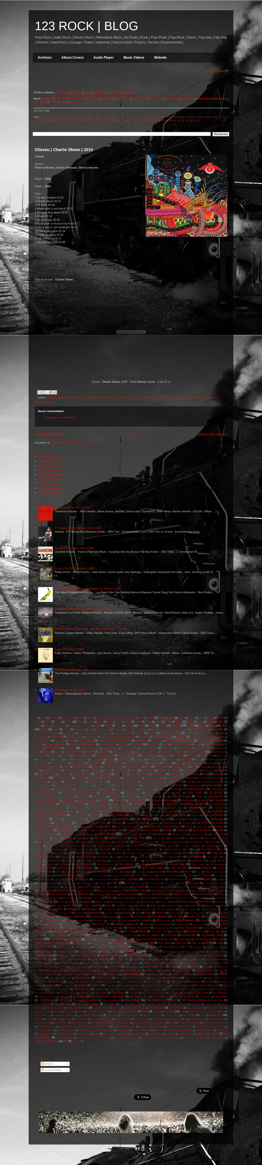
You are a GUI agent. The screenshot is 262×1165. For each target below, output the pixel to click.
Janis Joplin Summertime (156, 861)
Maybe (221, 894)
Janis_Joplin (180, 860)
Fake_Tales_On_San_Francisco (50, 811)
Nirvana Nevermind (218, 913)
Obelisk (70, 920)
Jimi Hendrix (171, 98)
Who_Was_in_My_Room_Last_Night (96, 1030)
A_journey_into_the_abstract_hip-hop (169, 729)
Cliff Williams (191, 774)
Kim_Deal (39, 875)
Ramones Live (136, 943)
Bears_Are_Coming (122, 752)
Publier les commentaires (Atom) (71, 442)
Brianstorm (212, 763)
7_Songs (118, 729)
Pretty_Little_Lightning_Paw (122, 935)
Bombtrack (171, 759)
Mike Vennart (205, 898)
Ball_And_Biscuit (204, 748)
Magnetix (121, 890)
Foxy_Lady (149, 815)
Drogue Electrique (149, 796)
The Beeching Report (130, 985)
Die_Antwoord (110, 792)
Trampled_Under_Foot (97, 1011)
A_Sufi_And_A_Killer (46, 733)
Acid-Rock (190, 733)
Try (222, 1011)
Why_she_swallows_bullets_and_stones (173, 1030)
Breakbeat (153, 763)
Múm (108, 905)
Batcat (58, 752)
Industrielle (145, 397)
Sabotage (104, 959)
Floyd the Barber (79, 815)
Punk (207, 397)
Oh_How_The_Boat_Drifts (119, 920)
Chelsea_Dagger (192, 770)
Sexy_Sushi (103, 963)
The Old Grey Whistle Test (197, 989)
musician (142, 905)
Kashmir (158, 872)
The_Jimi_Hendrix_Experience (107, 996)
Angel (71, 741)
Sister (184, 966)
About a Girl (68, 733)
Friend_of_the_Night (75, 819)
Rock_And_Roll (63, 955)
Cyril (189, 782)
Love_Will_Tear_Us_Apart (215, 887)
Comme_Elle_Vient (154, 778)
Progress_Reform (150, 935)
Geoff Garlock (170, 823)
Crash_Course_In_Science (124, 782)
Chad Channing (92, 770)
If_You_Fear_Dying (172, 849)
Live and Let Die (135, 883)
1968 (60, 117)
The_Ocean (204, 996)
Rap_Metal (164, 943)
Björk (211, 755)
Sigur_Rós (114, 966)
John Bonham (84, 867)
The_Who (109, 1003)
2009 (155, 120)
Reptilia (165, 947)
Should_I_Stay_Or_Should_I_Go (50, 967)
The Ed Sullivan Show (59, 989)
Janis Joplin (40, 102)
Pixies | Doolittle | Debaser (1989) (74, 568)
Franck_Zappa (178, 815)
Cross (178, 781)
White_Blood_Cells (66, 1030)
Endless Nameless (98, 804)
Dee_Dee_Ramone (194, 789)
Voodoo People (122, 1019)
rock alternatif (154, 952)
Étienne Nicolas (109, 397)
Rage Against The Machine (70, 98)
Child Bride (64, 774)
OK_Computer (144, 920)
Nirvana (48, 98)
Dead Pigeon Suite (126, 789)
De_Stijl (107, 789)
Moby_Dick (73, 902)
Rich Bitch (197, 947)
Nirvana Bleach (176, 913)
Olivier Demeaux (192, 397)
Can (194, 767)
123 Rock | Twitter (48, 469)
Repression (152, 947)
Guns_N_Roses (202, 830)
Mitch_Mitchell (46, 901)
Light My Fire (69, 883)
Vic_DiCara (188, 1015)
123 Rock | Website (49, 460)
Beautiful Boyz (217, 752)
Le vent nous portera (103, 879)
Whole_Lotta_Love (141, 1030)
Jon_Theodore (43, 871)
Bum (148, 766)
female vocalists (148, 811)
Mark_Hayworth (58, 894)
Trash (144, 1011)
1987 (183, 117)
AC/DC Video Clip (170, 733)
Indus (133, 397)
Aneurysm (59, 741)
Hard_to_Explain (130, 834)
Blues (65, 397)
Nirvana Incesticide (197, 913)
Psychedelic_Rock (212, 935)
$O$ (43, 717)
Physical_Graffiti (87, 931)
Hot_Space (222, 838)
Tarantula (209, 982)
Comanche (94, 778)
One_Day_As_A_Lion (98, 924)
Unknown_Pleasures (90, 1015)
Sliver (205, 967)
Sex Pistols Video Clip (68, 963)
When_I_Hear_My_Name (151, 1026)
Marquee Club (100, 894)
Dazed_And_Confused (88, 789)
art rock (122, 744)
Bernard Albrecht (82, 755)
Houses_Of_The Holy (48, 842)
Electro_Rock (137, 800)
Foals (94, 815)
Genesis (116, 822)
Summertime (156, 978)
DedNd (175, 789)
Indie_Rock (172, 853)
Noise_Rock (211, 917)
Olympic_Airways (219, 920)
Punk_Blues (56, 939)
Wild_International (204, 1030)
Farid (72, 811)
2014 (195, 120)
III (195, 849)
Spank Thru (112, 974)
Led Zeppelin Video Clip (179, 879)
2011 (171, 120)
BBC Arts (103, 751)
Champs (107, 770)
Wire (96, 1033)
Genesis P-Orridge (136, 823)
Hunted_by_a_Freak (101, 842)
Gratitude (99, 830)
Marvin (114, 894)
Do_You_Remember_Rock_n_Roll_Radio (54, 796)
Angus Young (86, 740)
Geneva (154, 823)
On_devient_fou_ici (72, 924)
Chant (133, 770)
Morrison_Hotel (56, 905)
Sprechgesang (43, 401)
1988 (191, 117)
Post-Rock (96, 935)
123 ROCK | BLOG (86, 26)
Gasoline (81, 823)
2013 (187, 120)
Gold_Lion (202, 827)
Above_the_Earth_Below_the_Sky (94, 733)
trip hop (156, 1011)
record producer (81, 947)
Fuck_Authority (95, 819)
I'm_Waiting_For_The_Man (81, 849)
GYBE (220, 830)
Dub (165, 796)
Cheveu (74, 397)
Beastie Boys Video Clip (172, 752)
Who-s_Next (123, 1030)
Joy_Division (99, 871)
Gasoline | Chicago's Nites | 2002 (74, 548)
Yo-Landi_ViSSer (65, 1037)
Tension (96, 985)
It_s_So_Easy (169, 857)
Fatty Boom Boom (89, 811)
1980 (150, 117)
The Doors (155, 98)
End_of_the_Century (72, 804)
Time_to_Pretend (101, 1008)
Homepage (63, 92)
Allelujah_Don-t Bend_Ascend (118, 736)
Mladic (61, 902)
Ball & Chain (168, 748)
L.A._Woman (221, 875)
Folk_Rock (134, 815)
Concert (55, 781)
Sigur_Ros (98, 966)
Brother (66, 767)
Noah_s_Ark (125, 917)
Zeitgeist (76, 1041)
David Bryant (193, 785)
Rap (151, 942)
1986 (174, 117)
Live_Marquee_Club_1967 (47, 887)
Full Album (122, 819)
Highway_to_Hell (117, 838)
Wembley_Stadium (47, 1026)
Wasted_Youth (61, 1023)
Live (114, 883)
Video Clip (216, 1015)
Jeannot (50, 864)
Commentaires (53, 1070)
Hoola (187, 838)
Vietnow (38, 1019)
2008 (147, 120)
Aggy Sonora (41, 737)
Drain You (131, 796)
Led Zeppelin (140, 98)
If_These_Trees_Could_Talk (144, 849)
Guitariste (182, 830)
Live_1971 (170, 883)
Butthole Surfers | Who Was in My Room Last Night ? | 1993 (90, 629)
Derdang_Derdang (45, 792)
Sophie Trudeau (205, 970)
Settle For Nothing (215, 959)
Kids (198, 872)
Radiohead (122, 939)
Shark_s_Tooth (172, 963)
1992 (224, 117)
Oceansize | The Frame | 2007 (73, 507)
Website (160, 57)
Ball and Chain (185, 748)
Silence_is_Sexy (132, 967)
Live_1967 (154, 883)
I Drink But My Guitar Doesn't (202, 842)
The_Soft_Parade (111, 1000)
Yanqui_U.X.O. (185, 1034)
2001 (91, 120)
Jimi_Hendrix (126, 864)
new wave (109, 913)
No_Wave (111, 917)
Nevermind (94, 912)
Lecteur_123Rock (127, 879)
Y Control (170, 1034)
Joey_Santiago (63, 868)
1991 (215, 117)
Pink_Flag (128, 931)
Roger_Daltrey (215, 955)
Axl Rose (70, 747)
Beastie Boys (204, 98)
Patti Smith (188, 98)
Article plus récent (49, 434)
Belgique (54, 755)
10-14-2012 (68, 718)
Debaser (162, 789)
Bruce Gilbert (80, 766)
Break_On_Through (135, 763)
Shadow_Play (119, 963)
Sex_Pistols (88, 963)
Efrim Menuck (215, 796)
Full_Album (143, 819)
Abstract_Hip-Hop (123, 733)
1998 (68, 120)
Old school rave (164, 920)
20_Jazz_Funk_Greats (79, 726)
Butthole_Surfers (180, 767)
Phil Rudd (58, 931)
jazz (211, 861)
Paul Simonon (93, 928)
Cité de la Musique (139, 774)
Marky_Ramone (80, 894)
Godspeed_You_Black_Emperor (162, 826)
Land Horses (44, 879)
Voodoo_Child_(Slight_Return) (166, 1019)
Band (37, 752)
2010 (163, 120)
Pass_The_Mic (200, 924)
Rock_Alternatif (43, 955)
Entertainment (139, 804)
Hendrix (56, 838)
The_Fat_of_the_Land (195, 992)
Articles (48, 1063)
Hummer (84, 842)
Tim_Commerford (77, 1007)
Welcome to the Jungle (189, 1023)
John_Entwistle (178, 868)
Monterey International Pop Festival (191, 901)
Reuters (177, 947)
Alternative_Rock (162, 736)
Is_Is (115, 857)
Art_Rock (153, 744)
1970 (76, 117)
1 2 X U (54, 717)
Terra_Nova (111, 985)
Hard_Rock (106, 834)
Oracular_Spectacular (127, 924)
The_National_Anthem (184, 996)
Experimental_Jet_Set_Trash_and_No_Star (135, 808)
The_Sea (63, 1000)
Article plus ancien (212, 434)
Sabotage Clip (121, 959)
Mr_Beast (72, 905)
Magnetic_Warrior (105, 890)
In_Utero (103, 853)
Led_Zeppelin (203, 879)
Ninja (148, 912)
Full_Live (164, 819)
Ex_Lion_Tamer (99, 808)
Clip (205, 774)
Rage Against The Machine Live (154, 939)
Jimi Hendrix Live (105, 864)
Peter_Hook (41, 931)
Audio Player (104, 57)
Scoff (199, 959)
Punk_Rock (73, 939)
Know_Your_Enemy (121, 875)
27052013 (79, 729)
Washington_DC (42, 1023)
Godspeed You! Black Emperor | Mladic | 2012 (82, 608)
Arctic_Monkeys (55, 744)
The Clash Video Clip (207, 985)
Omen (41, 924)
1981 (158, 117)
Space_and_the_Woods (72, 974)
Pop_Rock (60, 935)
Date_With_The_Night (153, 785)
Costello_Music (97, 781)
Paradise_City (182, 924)
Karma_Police (143, 872)
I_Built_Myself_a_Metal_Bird (111, 846)
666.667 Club (103, 729)
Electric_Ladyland (87, 800)
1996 (52, 120)
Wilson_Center (83, 1034)
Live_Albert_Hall (189, 883)
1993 (36, 120)
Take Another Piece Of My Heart (82, 982)
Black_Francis (44, 759)
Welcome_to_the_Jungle (215, 1023)
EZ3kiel (218, 808)
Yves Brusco (217, 1037)
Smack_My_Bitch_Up (53, 970)
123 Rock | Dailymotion (52, 474)
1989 (199, 117)
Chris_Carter (120, 774)
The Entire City (81, 989)
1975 (109, 117)
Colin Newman (62, 777)
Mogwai (86, 901)
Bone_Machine (211, 759)
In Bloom (58, 853)
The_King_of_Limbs (139, 996)
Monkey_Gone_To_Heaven (123, 902)
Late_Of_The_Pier (78, 879)
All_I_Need (91, 737)
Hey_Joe (99, 838)
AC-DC (139, 733)
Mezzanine (96, 898)
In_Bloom (71, 853)
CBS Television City (52, 770)
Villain (49, 1019)
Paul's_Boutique (114, 927)
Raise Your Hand (100, 943)
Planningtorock (196, 931)
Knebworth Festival (66, 875)
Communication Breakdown (180, 778)
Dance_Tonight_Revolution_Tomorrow (74, 785)
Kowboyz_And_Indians (170, 875)
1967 (52, 117)
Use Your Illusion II (152, 1015)
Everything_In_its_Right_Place (49, 808)
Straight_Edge (104, 977)
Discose (166, 793)
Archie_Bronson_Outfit (210, 740)
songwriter (166, 970)
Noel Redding (141, 917)
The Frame (99, 989)
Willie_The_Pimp (65, 1034)
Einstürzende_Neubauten (47, 800)
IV (181, 856)
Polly (222, 931)
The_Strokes (132, 1000)
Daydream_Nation (63, 789)
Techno (50, 985)
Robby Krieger (66, 951)
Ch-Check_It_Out (73, 770)
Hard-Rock (147, 834)
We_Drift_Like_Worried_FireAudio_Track (110, 1023)
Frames (162, 815)
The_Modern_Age (161, 996)
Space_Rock (95, 974)
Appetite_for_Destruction (179, 740)
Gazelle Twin (98, 822)
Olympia (204, 920)
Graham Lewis (66, 830)
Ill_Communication (212, 849)
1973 (101, 117)
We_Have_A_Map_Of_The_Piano (149, 1023)
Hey (88, 838)
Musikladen (155, 905)
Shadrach (134, 963)
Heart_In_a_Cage (199, 834)
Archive (38, 744)
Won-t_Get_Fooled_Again (115, 1034)
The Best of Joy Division (156, 985)
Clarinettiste (158, 774)
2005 (123, 120)
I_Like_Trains (214, 845)
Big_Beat (178, 755)
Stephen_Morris (205, 974)
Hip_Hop (138, 837)
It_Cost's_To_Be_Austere (147, 857)
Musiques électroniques (167, 397)
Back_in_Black (148, 748)
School (189, 959)
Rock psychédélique (195, 952)
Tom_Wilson (176, 1007)
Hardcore (162, 834)
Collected (80, 778)
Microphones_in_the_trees (182, 898)
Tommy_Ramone (195, 1008)
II (187, 849)
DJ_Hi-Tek (215, 792)
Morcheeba (40, 905)
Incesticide (117, 853)
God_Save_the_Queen (128, 827)
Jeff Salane (64, 864)
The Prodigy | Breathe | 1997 (72, 669)
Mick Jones (160, 898)
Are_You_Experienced (82, 744)
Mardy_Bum (218, 890)
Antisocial (156, 741)
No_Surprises (96, 917)
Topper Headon (42, 1011)
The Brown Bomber (181, 985)
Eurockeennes (217, 804)
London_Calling (89, 887)
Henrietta (68, 838)
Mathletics (147, 894)
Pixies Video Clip (159, 931)
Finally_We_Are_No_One (195, 811)
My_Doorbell (109, 909)
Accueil (131, 434)
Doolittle (83, 796)
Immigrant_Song (42, 853)
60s (90, 729)
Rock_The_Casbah (162, 955)
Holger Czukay (159, 838)
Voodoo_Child (141, 1019)
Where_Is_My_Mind (44, 1030)
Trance (115, 1011)
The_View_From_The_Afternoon (53, 1003)
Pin (117, 931)
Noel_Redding (159, 916)
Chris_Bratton (102, 774)
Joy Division (122, 98)
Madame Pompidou (84, 890)
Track (80, 1011)
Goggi (189, 827)
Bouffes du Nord (60, 763)
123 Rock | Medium (49, 483)
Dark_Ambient (103, 785)
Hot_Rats (208, 838)
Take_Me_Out (109, 982)
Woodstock (138, 1033)
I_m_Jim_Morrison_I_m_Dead (49, 849)
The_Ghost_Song (47, 996)
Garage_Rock (63, 822)
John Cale (106, 868)
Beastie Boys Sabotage (146, 752)
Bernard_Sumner (127, 755)
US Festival (112, 1015)
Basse (47, 751)
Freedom (57, 819)
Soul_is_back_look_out (46, 974)
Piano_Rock (106, 931)
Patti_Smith (52, 927)
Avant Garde (53, 748)
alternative (144, 737)
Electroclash (155, 800)
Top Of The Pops (215, 1008)
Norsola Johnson (52, 920)
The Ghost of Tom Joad (119, 989)
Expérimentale (197, 807)
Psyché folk (188, 935)
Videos (134, 92)
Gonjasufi (217, 826)
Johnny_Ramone (202, 868)
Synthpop (57, 981)
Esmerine (155, 804)
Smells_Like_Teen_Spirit (80, 970)
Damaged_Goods (43, 785)
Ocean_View (84, 920)
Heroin (79, 838)
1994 (44, 120)
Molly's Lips (101, 902)
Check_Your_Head (168, 770)
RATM (208, 942)
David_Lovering (42, 789)
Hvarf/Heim (120, 842)
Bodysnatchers (155, 759)
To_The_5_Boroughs (135, 1008)
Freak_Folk (41, 819)
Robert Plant (110, 951)
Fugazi (109, 819)
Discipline (151, 793)
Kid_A (187, 871)
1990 (207, 117)
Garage (124, 397)
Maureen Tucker (182, 894)
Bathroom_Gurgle (73, 752)
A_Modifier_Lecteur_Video (207, 729)
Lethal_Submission (48, 883)
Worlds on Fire (155, 1034)
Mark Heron (40, 894)
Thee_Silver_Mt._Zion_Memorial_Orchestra (166, 1004)
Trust (63, 102)
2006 (131, 120)
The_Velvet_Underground (161, 1000)
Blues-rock (140, 759)
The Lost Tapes (174, 989)
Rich (187, 947)
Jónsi (58, 872)
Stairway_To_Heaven (182, 974)
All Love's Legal (74, 737)
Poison (212, 931)
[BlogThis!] (43, 392)
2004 (115, 120)
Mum (98, 905)
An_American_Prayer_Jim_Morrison (207, 737)
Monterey (163, 902)
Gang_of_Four (204, 819)
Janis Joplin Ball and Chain (94, 861)
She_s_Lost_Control (193, 963)
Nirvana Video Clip (46, 917)
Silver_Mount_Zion (154, 966)
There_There (211, 1004)
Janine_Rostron (53, 861)
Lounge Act (154, 887)
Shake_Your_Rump (152, 963)
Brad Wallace (78, 763)
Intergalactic (65, 857)
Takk (163, 981)
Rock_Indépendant (112, 955)
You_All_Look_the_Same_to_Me (94, 1037)
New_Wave (124, 912)
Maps (206, 890)
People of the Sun (164, 928)
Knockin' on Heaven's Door (95, 875)
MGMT (108, 897)
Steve (52, 978)
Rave (220, 942)
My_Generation (128, 909)
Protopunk (170, 935)
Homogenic (175, 838)
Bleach (58, 759)
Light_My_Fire (87, 883)
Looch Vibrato (107, 887)
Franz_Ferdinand (213, 815)
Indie (159, 853)
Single (173, 966)
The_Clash (101, 992)
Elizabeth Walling (45, 804)
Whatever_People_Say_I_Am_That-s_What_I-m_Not (85, 1026)
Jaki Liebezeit (213, 857)
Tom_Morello (156, 1007)
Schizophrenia (175, 959)
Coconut (219, 774)
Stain (165, 974)
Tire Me (117, 1008)
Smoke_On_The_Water (108, 970)
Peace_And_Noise (139, 927)
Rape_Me (196, 943)
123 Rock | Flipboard (50, 488)
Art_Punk (136, 744)
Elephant (218, 800)
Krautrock (188, 875)
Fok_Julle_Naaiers (114, 815)
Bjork (202, 755)
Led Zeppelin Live (154, 879)
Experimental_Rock (172, 808)
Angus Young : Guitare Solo (115, 740)
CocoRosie (41, 777)
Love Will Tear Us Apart (188, 887)
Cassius (203, 767)
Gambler (189, 819)
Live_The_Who (71, 887)
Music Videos (133, 57)
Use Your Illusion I (130, 1015)
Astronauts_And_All (181, 744)
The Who (73, 102)
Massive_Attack (129, 894)
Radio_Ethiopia (104, 939)
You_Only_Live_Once (194, 1037)
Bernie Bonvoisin (150, 755)
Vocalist (67, 1019)
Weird (172, 1023)
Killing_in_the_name (214, 872)
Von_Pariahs (81, 1019)
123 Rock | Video (48, 456)
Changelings (121, 770)
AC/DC (53, 102)
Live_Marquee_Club (213, 883)
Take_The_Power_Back (131, 982)
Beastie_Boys (196, 751)
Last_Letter (59, 879)
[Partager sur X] (47, 392)
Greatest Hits (115, 830)
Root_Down (62, 959)
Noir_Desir (178, 916)
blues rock (124, 759)
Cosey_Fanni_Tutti (74, 782)
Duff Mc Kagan (181, 796)
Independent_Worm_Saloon (139, 853)
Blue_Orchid (97, 759)
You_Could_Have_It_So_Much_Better (161, 1037)
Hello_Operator (42, 838)
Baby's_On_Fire (129, 748)
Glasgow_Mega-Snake (88, 827)
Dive (179, 793)
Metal (84, 898)
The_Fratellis (220, 992)
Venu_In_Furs (171, 1015)
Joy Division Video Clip (76, 872)
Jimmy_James (198, 864)
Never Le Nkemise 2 (212, 909)
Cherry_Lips (209, 770)
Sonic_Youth (183, 970)
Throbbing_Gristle (54, 1008)
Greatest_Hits (133, 830)
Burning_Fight (161, 767)
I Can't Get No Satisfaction (171, 842)
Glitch (107, 826)
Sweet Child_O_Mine (217, 978)
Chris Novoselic (81, 774)
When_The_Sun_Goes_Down (209, 1026)
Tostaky (57, 1011)
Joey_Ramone (43, 868)
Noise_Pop (195, 916)
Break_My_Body (113, 763)
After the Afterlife (207, 733)
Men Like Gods (71, 898)
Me (36, 898)
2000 (83, 120)
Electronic (171, 800)
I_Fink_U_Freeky (166, 846)
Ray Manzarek (43, 946)
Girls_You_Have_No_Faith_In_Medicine (53, 827)
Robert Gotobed (88, 951)
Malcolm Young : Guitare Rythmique (168, 890)
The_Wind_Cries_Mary (130, 1004)
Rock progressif (173, 952)
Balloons (220, 748)
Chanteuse (147, 770)
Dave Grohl (175, 785)
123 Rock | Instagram (50, 479)
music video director (125, 905)
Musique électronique (175, 905)
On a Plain (53, 924)
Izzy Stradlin (194, 856)
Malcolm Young (138, 890)
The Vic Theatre (68, 993)
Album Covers (72, 57)
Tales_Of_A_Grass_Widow (186, 981)
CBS (37, 770)
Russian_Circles (79, 959)
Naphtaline (146, 909)
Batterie (90, 751)
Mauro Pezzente (204, 894)
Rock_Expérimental (86, 955)
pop (48, 935)
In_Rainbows (87, 853)
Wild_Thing (222, 1030)
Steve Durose (65, 978)
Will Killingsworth (45, 1034)
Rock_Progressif (138, 955)
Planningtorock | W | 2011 (70, 689)
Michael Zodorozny (142, 898)
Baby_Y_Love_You (90, 748)
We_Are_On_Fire (79, 1023)
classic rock (175, 774)
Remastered (121, 946)
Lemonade (222, 879)
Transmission (129, 1011)
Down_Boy (116, 796)
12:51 (90, 718)
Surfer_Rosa (173, 977)
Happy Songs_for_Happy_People (77, 834)
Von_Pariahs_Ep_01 (101, 1019)
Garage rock (42, 822)
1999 (75, 120)
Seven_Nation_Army (44, 963)
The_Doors (118, 992)
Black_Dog (222, 755)
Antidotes (141, 740)
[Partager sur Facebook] (51, 392)
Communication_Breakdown (211, 778)
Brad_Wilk (95, 762)
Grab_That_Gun (44, 830)
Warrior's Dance (216, 1019)
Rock (215, 397)
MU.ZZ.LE (87, 905)
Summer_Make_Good (136, 978)
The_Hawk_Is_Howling (73, 996)
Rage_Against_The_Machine (52, 942)
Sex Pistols (220, 98)
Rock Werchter (217, 952)
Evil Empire (78, 808)
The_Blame (85, 993)
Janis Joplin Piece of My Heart (126, 861)
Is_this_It (126, 856)
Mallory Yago (194, 890)
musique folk (195, 905)
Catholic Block (217, 767)
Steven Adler (83, 977)
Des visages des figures (79, 792)
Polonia (38, 935)
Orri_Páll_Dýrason (162, 924)
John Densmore (126, 867)
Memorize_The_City (51, 898)
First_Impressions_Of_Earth (50, 815)
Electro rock (119, 800)
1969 (68, 117)
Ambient (181, 736)
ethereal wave (172, 804)
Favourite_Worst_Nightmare (119, 811)
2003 (107, 120)
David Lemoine (89, 397)
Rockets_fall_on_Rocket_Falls (189, 955)
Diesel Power (133, 793)
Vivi (58, 1019)
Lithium (102, 883)
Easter (199, 796)
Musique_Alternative (214, 905)
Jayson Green (198, 861)
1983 (109, 722)
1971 (84, 117)
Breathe (167, 763)
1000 (50, 397)
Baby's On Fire (110, 748)
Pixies (142, 931)
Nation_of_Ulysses (166, 909)
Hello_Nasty (218, 834)
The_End (133, 993)
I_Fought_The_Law (190, 846)
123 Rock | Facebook (50, 465)
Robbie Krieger (43, 951)
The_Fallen (174, 993)
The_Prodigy (46, 1000)
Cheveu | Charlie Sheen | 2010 (64, 149)
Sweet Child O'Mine (194, 978)
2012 (179, 120)
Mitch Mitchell (221, 898)
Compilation (40, 782)
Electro (103, 800)
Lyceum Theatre (45, 890)
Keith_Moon (173, 871)
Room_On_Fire (43, 959)
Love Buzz (169, 887)
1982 (166, 117)
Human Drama (69, 842)
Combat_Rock (111, 777)
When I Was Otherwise (125, 1026)
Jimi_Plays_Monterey (152, 864)
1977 (125, 117)
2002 (99, 120)
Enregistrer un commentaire (59, 417)
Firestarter (217, 811)
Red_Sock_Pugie (101, 947)
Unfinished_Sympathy (64, 1015)
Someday (151, 970)
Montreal (220, 902)
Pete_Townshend (188, 927)
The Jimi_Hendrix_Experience (149, 989)
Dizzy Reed (195, 792)
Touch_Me (69, 1011)
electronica (187, 800)
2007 (139, 120)
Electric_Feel (69, 800)
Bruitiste (96, 767)
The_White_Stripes (87, 1003)
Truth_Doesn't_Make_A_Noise (203, 1011)
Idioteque (121, 849)
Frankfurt (195, 815)
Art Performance (107, 744)
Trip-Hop (169, 1011)
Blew (68, 759)
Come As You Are (132, 778)
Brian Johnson (194, 763)
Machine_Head (64, 890)
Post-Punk (77, 935)
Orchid (147, 924)
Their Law (195, 1004)
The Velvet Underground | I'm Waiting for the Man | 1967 (88, 588)
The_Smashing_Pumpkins (85, 1000)
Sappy (161, 959)
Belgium (66, 755)
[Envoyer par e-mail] (39, 392)
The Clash (93, 98)
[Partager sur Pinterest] (55, 392)
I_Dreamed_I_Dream (141, 846)
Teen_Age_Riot (66, 985)
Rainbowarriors (81, 943)
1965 (43, 117)
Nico (138, 912)
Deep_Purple (217, 789)
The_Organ (221, 996)
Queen (89, 939)
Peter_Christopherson (213, 928)
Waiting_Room (198, 1019)
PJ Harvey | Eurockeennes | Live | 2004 (78, 528)
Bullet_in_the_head (113, 767)
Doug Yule (99, 796)
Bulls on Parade (134, 767)
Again (221, 733)
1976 (117, 117)
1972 (92, 117)
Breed (179, 763)
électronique (204, 800)
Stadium (155, 974)
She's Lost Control (215, 963)
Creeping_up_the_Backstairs (155, 782)
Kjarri (50, 875)
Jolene (220, 868)
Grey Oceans (151, 830)
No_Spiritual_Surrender (72, 916)
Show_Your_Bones (79, 967)
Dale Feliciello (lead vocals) (210, 782)
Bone (198, 759)
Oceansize (99, 920)
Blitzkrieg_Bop (80, 759)
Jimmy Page (177, 864)
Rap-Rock (181, 943)
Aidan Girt (57, 736)
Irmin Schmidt (102, 857)
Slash (195, 966)
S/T (93, 959)
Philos (71, 931)
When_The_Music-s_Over (179, 1026)
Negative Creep (188, 909)
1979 (142, 117)
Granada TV (85, 830)
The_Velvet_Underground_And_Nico (202, 1000)
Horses (197, 838)
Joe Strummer (217, 864)
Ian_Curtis (105, 849)
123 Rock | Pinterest (50, 492)
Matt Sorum (162, 894)
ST (146, 974)
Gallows (177, 819)
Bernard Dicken (105, 755)
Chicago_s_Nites (47, 774)
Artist (165, 744)
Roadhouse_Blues (215, 947)
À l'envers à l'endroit (137, 729)
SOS (221, 970)
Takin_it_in (152, 982)
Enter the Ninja (120, 804)
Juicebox (115, 872)
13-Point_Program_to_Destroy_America (116, 718)
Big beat (165, 755)
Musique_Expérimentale (48, 909)
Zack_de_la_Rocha (46, 1041)
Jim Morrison (83, 864)
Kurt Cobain (203, 875)
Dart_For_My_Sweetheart (127, 785)
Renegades (137, 947)
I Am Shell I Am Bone (144, 842)
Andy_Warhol (42, 740)
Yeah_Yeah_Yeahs (207, 1033)
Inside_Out (217, 853)
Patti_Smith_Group (73, 928)
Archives (45, 57)
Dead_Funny (147, 789)
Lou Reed (139, 886)
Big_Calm (191, 755)
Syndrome (43, 982)
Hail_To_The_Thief (45, 834)
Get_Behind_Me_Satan (209, 822)
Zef (66, 1041)
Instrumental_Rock (45, 856)
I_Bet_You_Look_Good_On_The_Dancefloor (69, 846)
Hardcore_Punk (179, 834)
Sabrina (136, 959)
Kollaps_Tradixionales (144, 875)
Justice (128, 871)
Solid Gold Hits (133, 970)
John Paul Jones (152, 867)
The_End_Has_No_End (153, 993)
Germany (187, 823)
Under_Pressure (42, 1015)
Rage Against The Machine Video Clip (200, 939)
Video (203, 1015)
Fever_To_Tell (169, 811)
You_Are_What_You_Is (126, 1037)
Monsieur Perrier (147, 902)
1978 (133, 117)
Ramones (107, 98)
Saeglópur (149, 959)
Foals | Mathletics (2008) (69, 649)
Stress (119, 978)
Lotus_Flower (123, 887)
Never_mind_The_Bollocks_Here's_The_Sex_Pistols (59, 913)
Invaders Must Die (83, 857)
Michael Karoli (123, 898)
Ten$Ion (82, 985)
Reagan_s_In (63, 947)
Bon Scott (185, 759)
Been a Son (40, 755)
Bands (88, 92)
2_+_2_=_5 (59, 726)
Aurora (197, 744)
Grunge (168, 830)
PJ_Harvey (177, 931)
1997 (60, 120)
